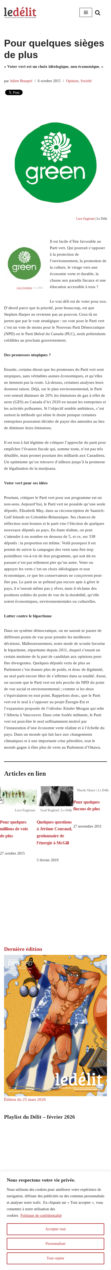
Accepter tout (55, 1229)
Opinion (72, 81)
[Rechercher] (97, 12)
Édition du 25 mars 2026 (25, 1099)
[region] (55, 1220)
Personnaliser (56, 1244)
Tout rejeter (55, 1258)
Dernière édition (23, 949)
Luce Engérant (85, 219)
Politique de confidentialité (41, 1216)
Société (86, 81)
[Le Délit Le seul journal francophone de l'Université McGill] (20, 12)
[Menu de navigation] (85, 12)
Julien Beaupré (21, 81)
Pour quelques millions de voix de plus (14, 829)
